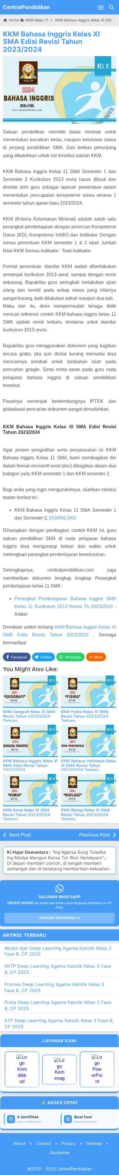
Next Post (20, 835)
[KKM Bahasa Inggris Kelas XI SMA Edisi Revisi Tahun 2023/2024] (30, 741)
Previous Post (94, 835)
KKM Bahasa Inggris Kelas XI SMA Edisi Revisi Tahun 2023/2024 (51, 42)
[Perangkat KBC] (59, 1069)
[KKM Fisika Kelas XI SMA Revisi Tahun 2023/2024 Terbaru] (88, 691)
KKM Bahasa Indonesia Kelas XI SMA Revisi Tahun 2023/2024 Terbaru (88, 765)
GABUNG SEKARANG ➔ (59, 918)
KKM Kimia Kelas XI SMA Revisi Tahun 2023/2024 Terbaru (26, 814)
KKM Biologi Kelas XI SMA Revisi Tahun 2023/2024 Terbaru (85, 814)
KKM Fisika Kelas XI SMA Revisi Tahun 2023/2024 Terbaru (85, 716)
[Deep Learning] (22, 1069)
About (19, 1143)
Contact (43, 1143)
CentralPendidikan (26, 7)
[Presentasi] (97, 1069)
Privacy (69, 1143)
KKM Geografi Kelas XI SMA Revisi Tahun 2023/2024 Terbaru (29, 716)
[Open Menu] (101, 7)
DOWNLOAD (63, 517)
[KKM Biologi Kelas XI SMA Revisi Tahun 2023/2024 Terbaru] (88, 790)
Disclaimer (60, 1152)
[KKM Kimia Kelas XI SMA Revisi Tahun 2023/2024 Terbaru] (30, 790)
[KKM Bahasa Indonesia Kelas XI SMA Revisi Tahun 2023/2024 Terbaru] (88, 741)
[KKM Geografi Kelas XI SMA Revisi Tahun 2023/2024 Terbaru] (30, 691)
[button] (96, 657)
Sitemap (94, 1143)
